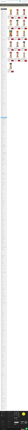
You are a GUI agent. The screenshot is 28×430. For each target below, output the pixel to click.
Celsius (1, 70)
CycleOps (2, 84)
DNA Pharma (2, 91)
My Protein (2, 240)
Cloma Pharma (2, 81)
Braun (1, 61)
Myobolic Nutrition (2, 242)
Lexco (1, 186)
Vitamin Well (2, 389)
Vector (1, 380)
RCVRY (2, 309)
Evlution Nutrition (2, 104)
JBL (1, 171)
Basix (1, 36)
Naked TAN (2, 243)
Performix (2, 277)
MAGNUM (2, 194)
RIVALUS (2, 319)
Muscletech (9, 424)
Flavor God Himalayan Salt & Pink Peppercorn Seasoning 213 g (24, 59)
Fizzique (2, 116)
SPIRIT (1, 345)
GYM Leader (2, 140)
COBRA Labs (2, 82)
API (1, 24)
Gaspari (2, 126)
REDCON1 (2, 311)
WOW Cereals (2, 400)
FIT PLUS (2, 114)
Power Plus (2, 288)
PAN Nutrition (2, 276)
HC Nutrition (2, 148)
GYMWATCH (2, 141)
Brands (8, 5)
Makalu (1, 195)
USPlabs (2, 378)
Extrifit (1, 105)
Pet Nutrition (6, 5)
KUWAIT (17, 0)
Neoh (1, 251)
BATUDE (2, 38)
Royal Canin (2, 321)
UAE (7, 0)
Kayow (1, 175)
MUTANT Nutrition (2, 239)
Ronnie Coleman (2, 320)
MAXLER (2, 208)
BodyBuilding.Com (2, 57)
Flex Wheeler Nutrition (3, 118)
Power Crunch (2, 287)
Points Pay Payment (3, 424)
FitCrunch (2, 115)
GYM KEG (2, 139)
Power (1, 286)
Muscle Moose (2, 231)
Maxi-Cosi (2, 207)
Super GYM (2, 357)
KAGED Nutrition (2, 174)
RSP (1, 322)
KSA (10, 0)
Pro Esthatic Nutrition (3, 296)
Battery (1, 37)
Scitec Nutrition (2, 331)
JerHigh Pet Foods (2, 172)
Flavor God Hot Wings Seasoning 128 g (17, 58)
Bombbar (2, 59)
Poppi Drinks (2, 285)
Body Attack (9, 423)
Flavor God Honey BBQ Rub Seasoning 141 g (23, 48)
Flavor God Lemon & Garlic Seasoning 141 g (23, 37)
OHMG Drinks (2, 265)
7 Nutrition (2, 12)
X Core (1, 402)
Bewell (1, 46)
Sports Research (2, 346)
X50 (1, 403)
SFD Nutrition (2, 333)
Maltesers (2, 196)
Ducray (1, 94)
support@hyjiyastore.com (4, 415)
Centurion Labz (2, 71)
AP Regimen (2, 23)
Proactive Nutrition (2, 298)
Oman (9, 0)
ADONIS (2, 15)
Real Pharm (2, 310)
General (2, 129)
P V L (1, 274)
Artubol (1, 27)
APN (1, 25)
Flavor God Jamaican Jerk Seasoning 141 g (10, 48)
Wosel (1, 399)
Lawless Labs (2, 183)
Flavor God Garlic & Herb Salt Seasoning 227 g (17, 26)
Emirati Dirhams (24, 2)
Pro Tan (2, 297)
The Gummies (2, 365)
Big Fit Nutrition (2, 48)
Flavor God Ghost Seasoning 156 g (16, 16)
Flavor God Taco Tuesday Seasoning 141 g (10, 37)
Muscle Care (2, 229)
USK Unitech (2, 376)
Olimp (1, 266)
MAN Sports (2, 197)
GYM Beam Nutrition (3, 138)
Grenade (2, 137)
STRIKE (2, 353)
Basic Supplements (3, 35)
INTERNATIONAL (20, 0)
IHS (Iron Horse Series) (3, 163)
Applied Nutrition (2, 26)
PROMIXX (2, 300)
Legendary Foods (2, 184)
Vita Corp (2, 388)
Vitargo (1, 390)
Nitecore (2, 254)
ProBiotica (2, 299)
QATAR (12, 0)
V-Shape (2, 379)
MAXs (1, 209)
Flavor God (4, 7)
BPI (1, 60)
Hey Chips (2, 151)
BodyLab (2, 58)
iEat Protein (2, 161)
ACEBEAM (2, 13)
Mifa (1, 217)
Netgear (2, 252)
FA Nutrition (2, 106)
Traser (1, 368)
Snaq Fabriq (2, 342)
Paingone (2, 275)
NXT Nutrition (2, 263)
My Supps (2, 241)
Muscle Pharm (2, 232)
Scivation (2, 332)
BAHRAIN (14, 0)
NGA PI (1, 253)
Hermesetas (2, 150)
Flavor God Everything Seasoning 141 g (10, 69)
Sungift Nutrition (2, 355)
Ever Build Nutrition (3, 103)
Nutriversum (2, 262)
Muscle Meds (2, 230)
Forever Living (9, 422)
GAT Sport (2, 127)
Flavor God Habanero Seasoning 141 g (11, 26)
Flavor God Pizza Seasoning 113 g (17, 37)
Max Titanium (2, 205)
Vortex (1, 391)
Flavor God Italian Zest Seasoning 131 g (16, 48)
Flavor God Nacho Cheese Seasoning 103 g (10, 16)
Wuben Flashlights (2, 401)
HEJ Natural (2, 149)
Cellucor (2, 69)
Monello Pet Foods (2, 219)
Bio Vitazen (2, 49)
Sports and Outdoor (2, 5)
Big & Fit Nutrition (2, 47)
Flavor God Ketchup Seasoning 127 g (23, 16)
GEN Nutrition (2, 128)
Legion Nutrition (2, 185)
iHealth (1, 162)
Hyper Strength (2, 160)
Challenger (2, 72)
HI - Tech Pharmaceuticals (3, 152)
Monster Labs (2, 220)
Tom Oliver (2, 367)
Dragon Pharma (2, 93)
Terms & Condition (3, 422)
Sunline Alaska (2, 356)
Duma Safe (2, 95)
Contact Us (2, 423)
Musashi (2, 228)
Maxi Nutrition (2, 206)
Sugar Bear (2, 354)
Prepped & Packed (2, 289)
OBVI (1, 264)
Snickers (2, 343)
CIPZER (2, 80)
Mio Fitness (2, 218)
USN (1, 377)
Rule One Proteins (2, 323)
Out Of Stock (12, 17)
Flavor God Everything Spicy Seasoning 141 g (10, 58)
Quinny (1, 308)
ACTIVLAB (2, 14)
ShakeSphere (2, 334)
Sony (1, 344)
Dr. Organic (2, 92)
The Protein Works (2, 366)
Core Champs (2, 83)
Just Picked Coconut (3, 173)
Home (1, 7)
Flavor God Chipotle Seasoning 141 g (23, 26)
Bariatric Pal (2, 34)
